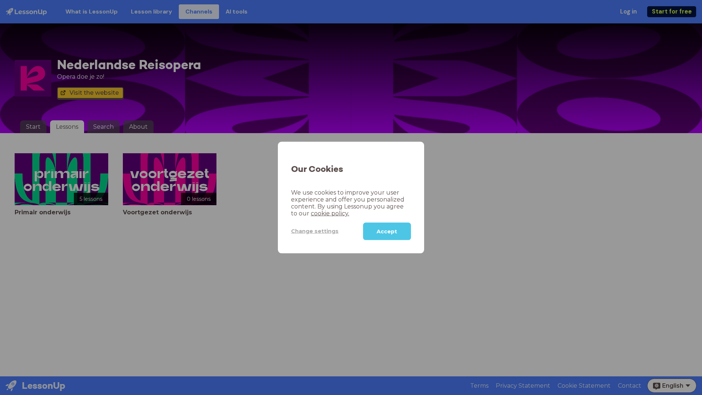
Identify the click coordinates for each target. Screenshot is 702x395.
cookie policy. (330, 213)
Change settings (315, 231)
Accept (387, 231)
